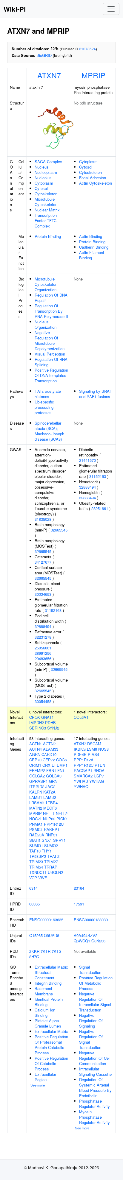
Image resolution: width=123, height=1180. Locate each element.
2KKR (34, 951)
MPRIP (93, 75)
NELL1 (49, 813)
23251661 (99, 508)
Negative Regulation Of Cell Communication (94, 1058)
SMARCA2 (83, 776)
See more (37, 1085)
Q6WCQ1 (82, 941)
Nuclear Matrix (47, 210)
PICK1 (62, 819)
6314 (33, 888)
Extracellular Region (45, 1076)
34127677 (43, 562)
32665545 (59, 530)
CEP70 (35, 760)
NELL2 (61, 813)
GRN (53, 781)
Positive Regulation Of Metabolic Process (96, 983)
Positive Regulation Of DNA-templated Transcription (51, 375)
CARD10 (48, 754)
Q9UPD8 (51, 935)
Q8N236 (98, 941)
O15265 (36, 935)
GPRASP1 (38, 781)
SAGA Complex (48, 161)
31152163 (53, 610)
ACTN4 (35, 749)
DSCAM (94, 743)
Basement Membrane (44, 991)
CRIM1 (35, 765)
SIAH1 (35, 840)
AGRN (34, 754)
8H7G (34, 956)
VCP (33, 877)
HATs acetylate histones (48, 393)
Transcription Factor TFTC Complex (46, 220)
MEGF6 (50, 808)
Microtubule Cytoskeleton (46, 201)
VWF (42, 877)
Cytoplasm (44, 183)
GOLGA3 (53, 776)
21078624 (87, 48)
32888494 (43, 626)
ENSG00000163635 (46, 919)
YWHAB (81, 781)
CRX (46, 765)
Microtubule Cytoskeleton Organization (46, 284)
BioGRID (44, 55)
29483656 (43, 658)
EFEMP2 (37, 770)
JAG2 (50, 786)
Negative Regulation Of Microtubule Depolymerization (49, 340)
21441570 (87, 460)
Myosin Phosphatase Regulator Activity (94, 1117)
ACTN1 (35, 743)
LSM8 (92, 749)
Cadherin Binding (93, 247)
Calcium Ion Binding (45, 1012)
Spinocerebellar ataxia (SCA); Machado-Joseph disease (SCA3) (49, 431)
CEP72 (49, 760)
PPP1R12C (54, 824)
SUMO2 (51, 845)
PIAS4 (93, 754)
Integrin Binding (48, 983)
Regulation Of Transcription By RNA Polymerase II (51, 311)
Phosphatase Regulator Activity (94, 1103)
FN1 (60, 770)
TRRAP (50, 867)
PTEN (100, 765)
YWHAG (96, 781)
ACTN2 (49, 743)
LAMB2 (49, 797)
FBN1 (51, 770)
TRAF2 (53, 856)
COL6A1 (81, 717)
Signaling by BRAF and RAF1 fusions (95, 393)
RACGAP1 (83, 770)
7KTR (45, 951)
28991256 (43, 653)
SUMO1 (36, 845)
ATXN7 (49, 75)
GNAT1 (47, 717)
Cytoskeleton (46, 194)
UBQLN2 (55, 872)
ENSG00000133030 (91, 919)
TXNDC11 (38, 872)
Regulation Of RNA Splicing (51, 361)
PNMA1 (36, 824)
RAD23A (36, 835)
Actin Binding (90, 236)
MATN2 (35, 808)
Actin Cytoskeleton (95, 183)
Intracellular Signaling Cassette (95, 1071)
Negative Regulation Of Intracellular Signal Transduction (95, 1002)
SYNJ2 (53, 728)
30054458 (43, 701)
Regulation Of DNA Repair (51, 297)
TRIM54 (36, 867)
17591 (79, 904)
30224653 (43, 594)
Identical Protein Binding (49, 1001)
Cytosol (41, 188)
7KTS (56, 951)
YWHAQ (81, 786)
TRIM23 (36, 861)
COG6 (61, 760)
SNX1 (47, 840)
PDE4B (80, 754)
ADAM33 (50, 749)
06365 (34, 904)
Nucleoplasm (46, 172)
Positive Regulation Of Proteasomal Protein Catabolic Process (51, 1045)
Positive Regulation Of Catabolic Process (51, 1063)
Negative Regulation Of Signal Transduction (91, 1039)
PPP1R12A (83, 760)
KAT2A (49, 792)
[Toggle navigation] (111, 9)
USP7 (99, 776)
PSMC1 (36, 829)
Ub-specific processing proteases (44, 407)
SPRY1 (59, 840)
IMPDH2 (36, 722)
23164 (79, 888)
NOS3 (103, 749)
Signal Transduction (90, 969)
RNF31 (51, 835)
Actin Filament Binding (91, 255)
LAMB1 (35, 797)
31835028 (43, 519)
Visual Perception (50, 354)
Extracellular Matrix (51, 1031)
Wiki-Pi (15, 9)
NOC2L (35, 819)
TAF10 (35, 851)
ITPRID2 (36, 786)
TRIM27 (51, 861)
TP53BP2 (37, 856)
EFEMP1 (59, 765)
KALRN (35, 792)
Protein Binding (48, 236)
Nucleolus (43, 177)
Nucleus (42, 167)
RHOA (98, 770)
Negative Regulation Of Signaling (91, 1020)
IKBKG (80, 749)
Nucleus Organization (45, 324)
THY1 (47, 851)
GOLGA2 (37, 776)
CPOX (34, 717)
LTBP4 (52, 802)
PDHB (50, 722)
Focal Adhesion (92, 177)
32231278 (43, 637)
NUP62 (49, 819)
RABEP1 (51, 829)
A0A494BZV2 (85, 935)
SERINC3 (37, 728)
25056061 (43, 648)
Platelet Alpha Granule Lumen (48, 1023)
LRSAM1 (37, 802)
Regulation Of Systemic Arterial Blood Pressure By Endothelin (95, 1087)
